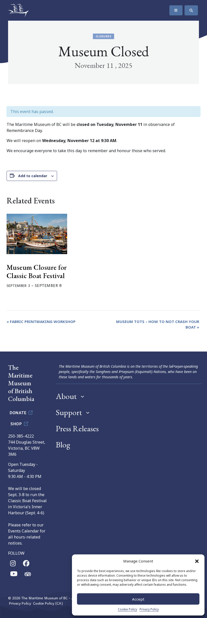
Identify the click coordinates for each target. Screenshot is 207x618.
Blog (63, 444)
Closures (103, 36)
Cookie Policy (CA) (48, 603)
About (66, 396)
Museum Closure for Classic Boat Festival (37, 271)
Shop (17, 423)
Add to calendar (32, 175)
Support (69, 412)
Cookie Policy (127, 609)
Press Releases (77, 428)
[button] (196, 560)
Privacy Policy (149, 609)
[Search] (191, 10)
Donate (19, 412)
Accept (138, 599)
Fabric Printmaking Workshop (41, 321)
